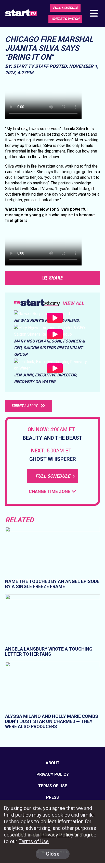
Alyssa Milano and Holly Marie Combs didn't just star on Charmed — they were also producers (51, 721)
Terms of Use (52, 785)
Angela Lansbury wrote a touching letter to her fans (49, 651)
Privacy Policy (52, 774)
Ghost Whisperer (52, 459)
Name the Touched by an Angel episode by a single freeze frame (52, 584)
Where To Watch (65, 19)
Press (52, 797)
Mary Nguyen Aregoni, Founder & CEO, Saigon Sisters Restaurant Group (49, 348)
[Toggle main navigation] (93, 13)
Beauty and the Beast (52, 438)
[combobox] (52, 491)
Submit (25, 405)
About (53, 762)
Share (55, 278)
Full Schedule (65, 8)
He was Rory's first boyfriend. (47, 320)
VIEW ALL (73, 303)
